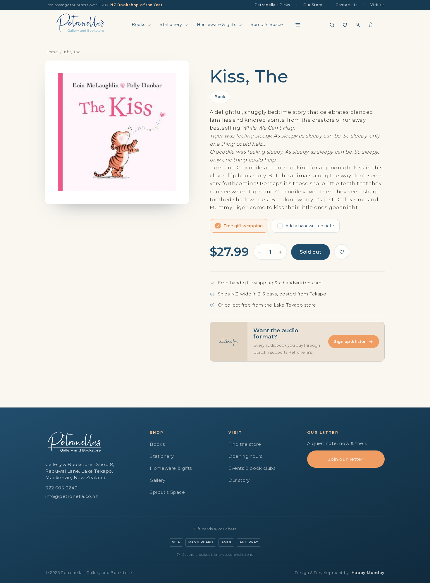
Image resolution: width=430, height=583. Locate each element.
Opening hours (245, 456)
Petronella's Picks (272, 5)
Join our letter (345, 459)
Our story (239, 480)
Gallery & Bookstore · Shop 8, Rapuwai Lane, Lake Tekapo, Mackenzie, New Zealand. (79, 471)
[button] (332, 24)
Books (138, 24)
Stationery (171, 24)
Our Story (312, 5)
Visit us (377, 5)
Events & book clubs (251, 468)
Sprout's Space (267, 24)
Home (51, 51)
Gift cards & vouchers (215, 529)
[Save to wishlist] (341, 251)
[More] (298, 25)
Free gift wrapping (243, 225)
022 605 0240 (61, 488)
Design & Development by (340, 572)
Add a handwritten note (309, 225)
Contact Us (346, 5)
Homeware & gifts (216, 24)
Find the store (244, 444)
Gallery (157, 480)
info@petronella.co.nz (71, 496)
